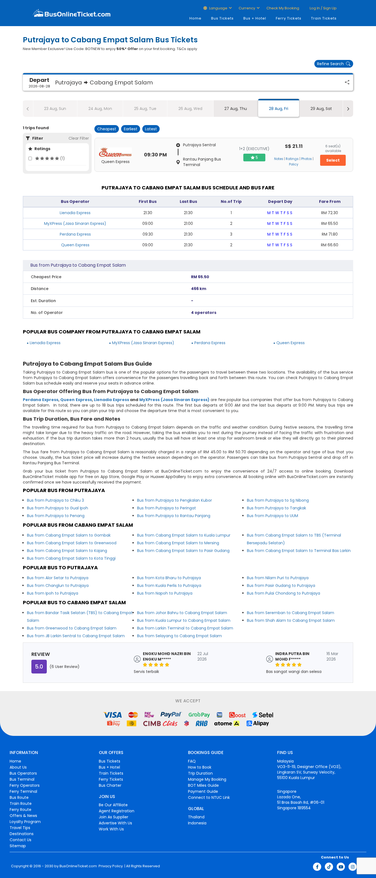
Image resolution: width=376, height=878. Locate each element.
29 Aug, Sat (321, 108)
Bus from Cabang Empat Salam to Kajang (67, 550)
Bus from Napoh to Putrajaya (164, 593)
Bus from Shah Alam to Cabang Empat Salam (291, 620)
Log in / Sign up (323, 8)
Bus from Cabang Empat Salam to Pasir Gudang (183, 550)
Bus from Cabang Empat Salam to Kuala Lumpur (183, 535)
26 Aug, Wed (190, 108)
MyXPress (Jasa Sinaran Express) (75, 223)
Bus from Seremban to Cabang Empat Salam (290, 612)
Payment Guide (203, 791)
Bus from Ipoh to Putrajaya (52, 593)
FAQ (192, 761)
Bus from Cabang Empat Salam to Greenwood (71, 543)
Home (195, 18)
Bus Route (19, 797)
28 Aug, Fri (278, 108)
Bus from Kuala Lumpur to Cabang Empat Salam (183, 620)
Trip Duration (200, 773)
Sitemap (18, 846)
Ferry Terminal (23, 791)
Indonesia (197, 823)
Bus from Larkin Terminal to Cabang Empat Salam (185, 628)
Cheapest (106, 129)
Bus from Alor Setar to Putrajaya (57, 578)
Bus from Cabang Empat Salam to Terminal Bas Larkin (299, 550)
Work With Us (111, 829)
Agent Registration (116, 811)
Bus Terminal (22, 779)
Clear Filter (79, 138)
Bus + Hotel (254, 18)
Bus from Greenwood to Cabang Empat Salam (71, 628)
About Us (18, 767)
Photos (306, 159)
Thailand (196, 817)
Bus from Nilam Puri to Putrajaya (278, 578)
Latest (151, 129)
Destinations (22, 833)
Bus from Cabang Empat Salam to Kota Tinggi (71, 558)
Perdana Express (75, 234)
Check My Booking (282, 8)
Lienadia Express (75, 213)
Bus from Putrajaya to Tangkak (276, 508)
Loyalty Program (25, 821)
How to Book (199, 767)
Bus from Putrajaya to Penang (56, 515)
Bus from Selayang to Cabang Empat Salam (179, 636)
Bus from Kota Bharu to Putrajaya (169, 578)
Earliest (130, 129)
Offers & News (23, 815)
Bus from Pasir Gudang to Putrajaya (281, 585)
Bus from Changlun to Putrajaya (58, 585)
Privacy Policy (110, 866)
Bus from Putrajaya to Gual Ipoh (57, 508)
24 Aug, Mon (100, 108)
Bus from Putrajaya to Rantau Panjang (173, 515)
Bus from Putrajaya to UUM (272, 515)
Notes (278, 159)
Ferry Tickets (288, 18)
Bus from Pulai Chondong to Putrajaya (283, 593)
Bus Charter (110, 785)
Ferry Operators (25, 785)
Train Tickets (324, 18)
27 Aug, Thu (235, 108)
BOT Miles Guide (203, 785)
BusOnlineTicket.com (78, 866)
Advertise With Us (115, 823)
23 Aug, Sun (55, 108)
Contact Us (20, 840)
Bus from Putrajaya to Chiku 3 (55, 500)
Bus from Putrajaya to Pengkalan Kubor (174, 500)
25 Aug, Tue (145, 108)
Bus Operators (23, 773)
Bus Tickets (222, 18)
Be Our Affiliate (113, 805)
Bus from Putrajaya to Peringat (166, 508)
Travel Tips (20, 827)
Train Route (21, 803)
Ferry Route (20, 809)
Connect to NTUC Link (209, 797)
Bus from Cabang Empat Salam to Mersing (178, 543)
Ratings (292, 159)
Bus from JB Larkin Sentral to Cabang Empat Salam (76, 636)
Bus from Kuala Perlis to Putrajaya (169, 585)
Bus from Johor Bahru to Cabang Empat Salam (182, 612)
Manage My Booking (207, 779)
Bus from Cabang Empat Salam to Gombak (69, 535)
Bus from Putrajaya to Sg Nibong (278, 500)
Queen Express (75, 245)
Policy (293, 164)
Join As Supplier (113, 817)
